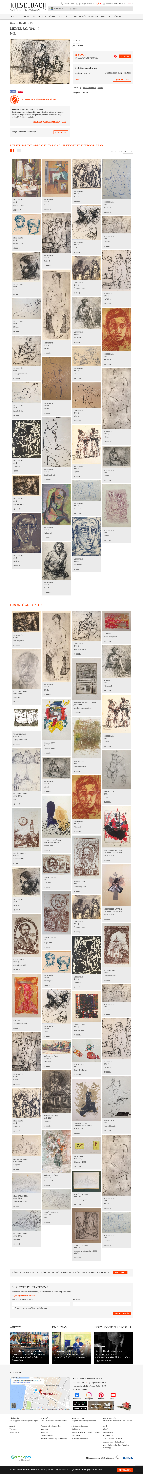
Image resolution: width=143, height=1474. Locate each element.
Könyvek (105, 16)
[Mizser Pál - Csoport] (116, 224)
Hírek (105, 1426)
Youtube (113, 1399)
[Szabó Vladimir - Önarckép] (26, 669)
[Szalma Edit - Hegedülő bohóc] (116, 1097)
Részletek (98, 1470)
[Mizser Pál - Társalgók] (26, 439)
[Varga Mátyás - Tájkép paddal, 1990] (26, 718)
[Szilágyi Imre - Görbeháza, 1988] (116, 945)
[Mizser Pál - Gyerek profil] (26, 224)
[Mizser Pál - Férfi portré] (26, 267)
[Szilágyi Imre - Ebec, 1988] (56, 864)
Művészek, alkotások (80, 1426)
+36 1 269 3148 (69, 4)
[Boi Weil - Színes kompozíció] (116, 621)
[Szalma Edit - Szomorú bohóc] (56, 719)
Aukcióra (44, 1429)
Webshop (25, 16)
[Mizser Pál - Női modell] (86, 313)
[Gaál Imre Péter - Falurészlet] (56, 1047)
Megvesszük (14, 1432)
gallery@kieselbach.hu (86, 4)
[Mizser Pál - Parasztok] (86, 174)
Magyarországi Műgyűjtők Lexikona (86, 1432)
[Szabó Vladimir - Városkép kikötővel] (26, 1183)
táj (81, 88)
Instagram (89, 1399)
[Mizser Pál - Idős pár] (86, 356)
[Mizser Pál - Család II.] (56, 233)
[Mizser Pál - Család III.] (116, 270)
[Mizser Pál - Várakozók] (86, 490)
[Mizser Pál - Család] (86, 222)
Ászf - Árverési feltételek (112, 1439)
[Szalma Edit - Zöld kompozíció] (86, 737)
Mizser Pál (22, 23)
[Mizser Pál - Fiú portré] (116, 329)
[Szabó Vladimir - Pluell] (26, 769)
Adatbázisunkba (47, 1436)
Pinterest (101, 1399)
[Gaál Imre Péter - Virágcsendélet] (56, 1151)
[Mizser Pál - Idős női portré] (26, 485)
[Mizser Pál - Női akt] (56, 305)
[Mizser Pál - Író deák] (86, 395)
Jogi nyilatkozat (109, 1432)
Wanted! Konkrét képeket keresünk (54, 1439)
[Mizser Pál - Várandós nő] (56, 561)
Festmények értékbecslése (51, 1426)
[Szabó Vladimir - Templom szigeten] (86, 1181)
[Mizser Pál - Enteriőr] (56, 178)
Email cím (77, 1300)
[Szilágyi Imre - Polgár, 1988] (56, 912)
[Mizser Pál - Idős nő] (116, 456)
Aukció (13, 16)
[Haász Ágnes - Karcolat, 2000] (86, 1006)
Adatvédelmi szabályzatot (36, 1308)
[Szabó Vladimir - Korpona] (26, 1145)
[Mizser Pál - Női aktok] (116, 179)
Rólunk (117, 16)
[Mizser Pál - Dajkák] (86, 444)
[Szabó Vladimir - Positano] (26, 1220)
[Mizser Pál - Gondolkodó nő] (56, 442)
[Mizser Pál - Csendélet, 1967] (26, 178)
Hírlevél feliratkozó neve (22, 1300)
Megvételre (45, 1432)
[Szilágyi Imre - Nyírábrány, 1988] (86, 857)
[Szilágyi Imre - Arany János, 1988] (26, 935)
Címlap (12, 23)
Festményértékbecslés (86, 16)
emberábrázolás (89, 88)
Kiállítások (65, 16)
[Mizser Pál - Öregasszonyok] (86, 268)
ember (100, 88)
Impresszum (108, 1436)
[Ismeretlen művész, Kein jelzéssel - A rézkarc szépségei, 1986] (86, 679)
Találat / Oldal (116, 152)
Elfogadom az (31, 1308)
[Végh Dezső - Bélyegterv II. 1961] (86, 1145)
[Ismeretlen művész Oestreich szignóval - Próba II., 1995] (56, 817)
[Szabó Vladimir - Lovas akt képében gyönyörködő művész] (86, 1225)
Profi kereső (76, 1436)
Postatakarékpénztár (80, 1439)
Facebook (77, 1399)
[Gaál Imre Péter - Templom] (56, 1091)
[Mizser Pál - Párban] (116, 505)
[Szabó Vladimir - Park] (56, 1199)
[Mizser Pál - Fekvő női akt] (26, 392)
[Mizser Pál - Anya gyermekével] (26, 351)
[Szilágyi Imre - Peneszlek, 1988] (26, 829)
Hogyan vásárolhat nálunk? (114, 1442)
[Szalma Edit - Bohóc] (116, 769)
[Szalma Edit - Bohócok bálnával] (86, 1050)
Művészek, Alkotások (44, 16)
